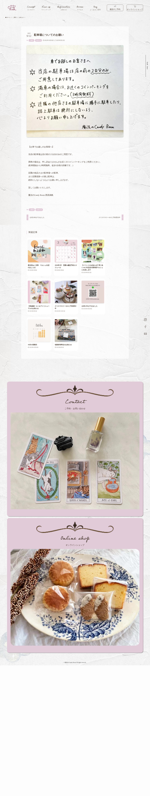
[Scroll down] (147, 62)
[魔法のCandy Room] (12, 8)
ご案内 (31, 40)
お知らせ (38, 40)
